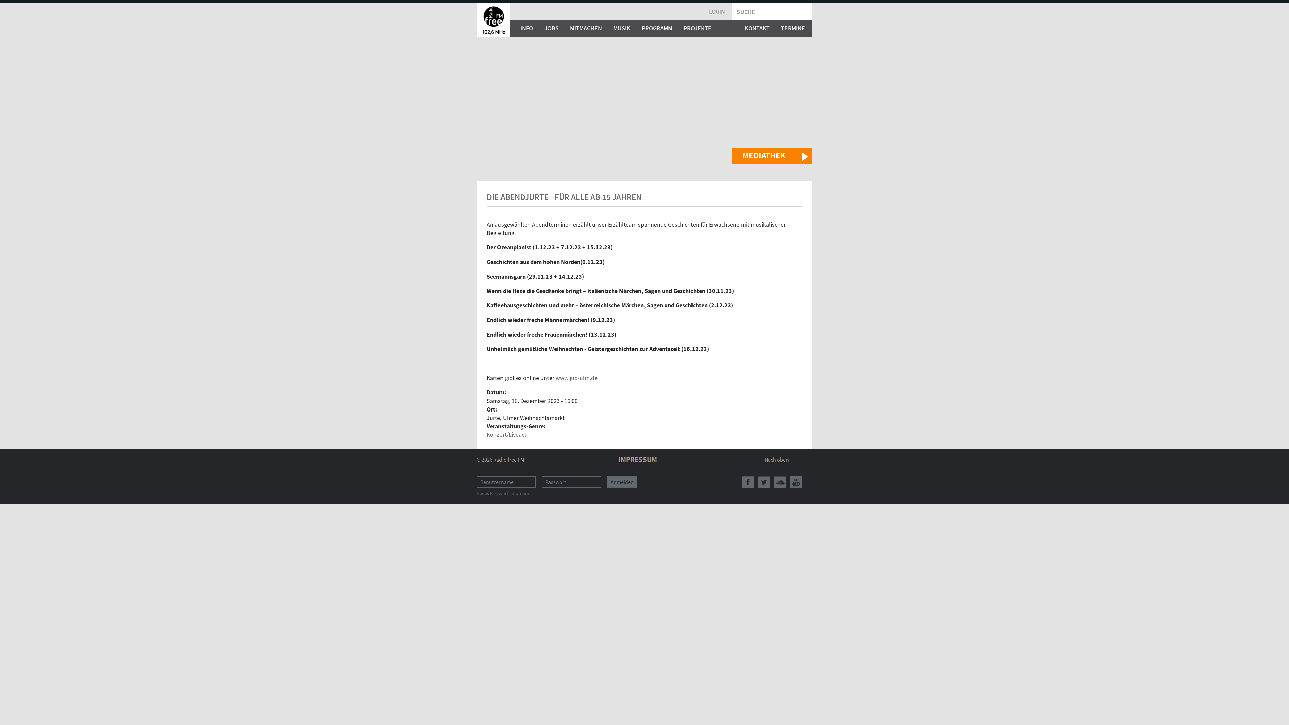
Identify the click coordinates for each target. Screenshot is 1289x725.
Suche (746, 12)
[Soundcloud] (780, 482)
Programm (657, 28)
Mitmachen (586, 28)
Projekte (697, 28)
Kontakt (757, 28)
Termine (793, 28)
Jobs (551, 28)
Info (526, 28)
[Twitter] (764, 482)
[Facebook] (748, 482)
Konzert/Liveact (506, 434)
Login (717, 11)
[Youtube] (796, 482)
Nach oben (777, 459)
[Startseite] (493, 20)
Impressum (638, 459)
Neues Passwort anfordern (503, 493)
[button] (772, 156)
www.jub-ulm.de (577, 378)
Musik (621, 28)
